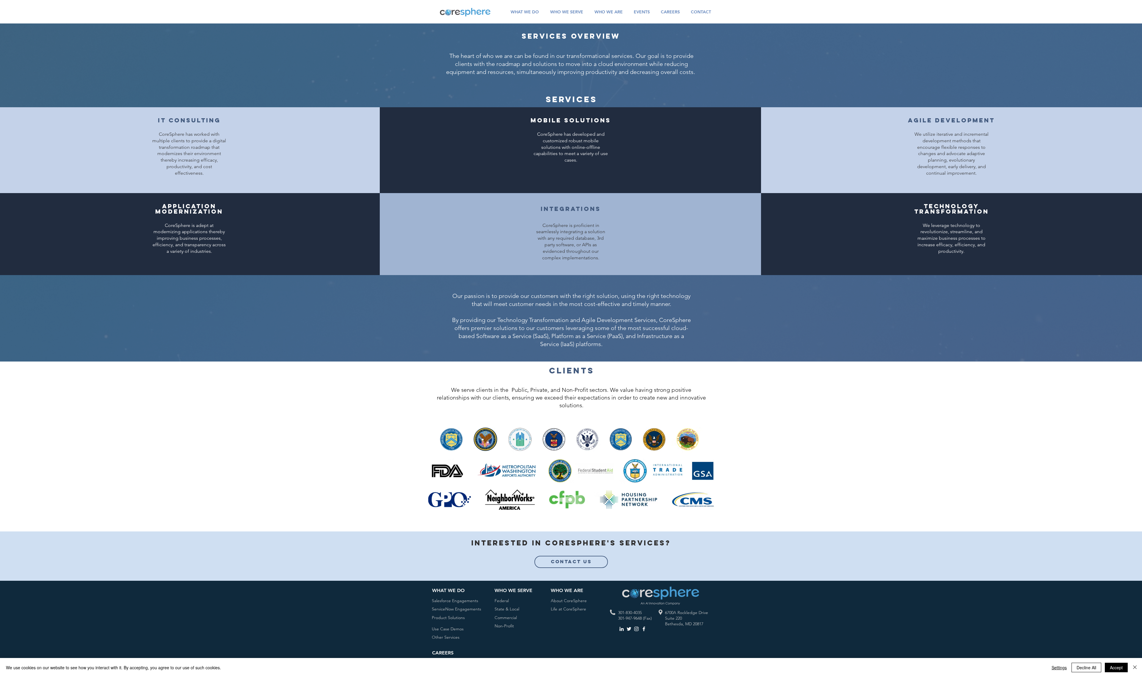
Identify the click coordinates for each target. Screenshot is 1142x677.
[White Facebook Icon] (644, 629)
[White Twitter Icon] (629, 629)
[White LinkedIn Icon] (622, 629)
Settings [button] (1059, 667)
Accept (1116, 667)
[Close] (1134, 667)
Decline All (1086, 667)
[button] (525, 12)
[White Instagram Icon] (636, 629)
